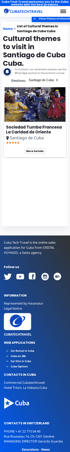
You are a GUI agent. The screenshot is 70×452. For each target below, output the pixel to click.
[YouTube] (8, 277)
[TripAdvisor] (57, 277)
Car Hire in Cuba (21, 361)
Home (8, 29)
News (45, 449)
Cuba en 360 (18, 356)
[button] (63, 11)
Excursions (30, 449)
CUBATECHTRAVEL (18, 334)
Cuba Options (19, 366)
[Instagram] (45, 277)
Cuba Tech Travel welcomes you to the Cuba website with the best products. (35, 3)
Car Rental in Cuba (22, 351)
